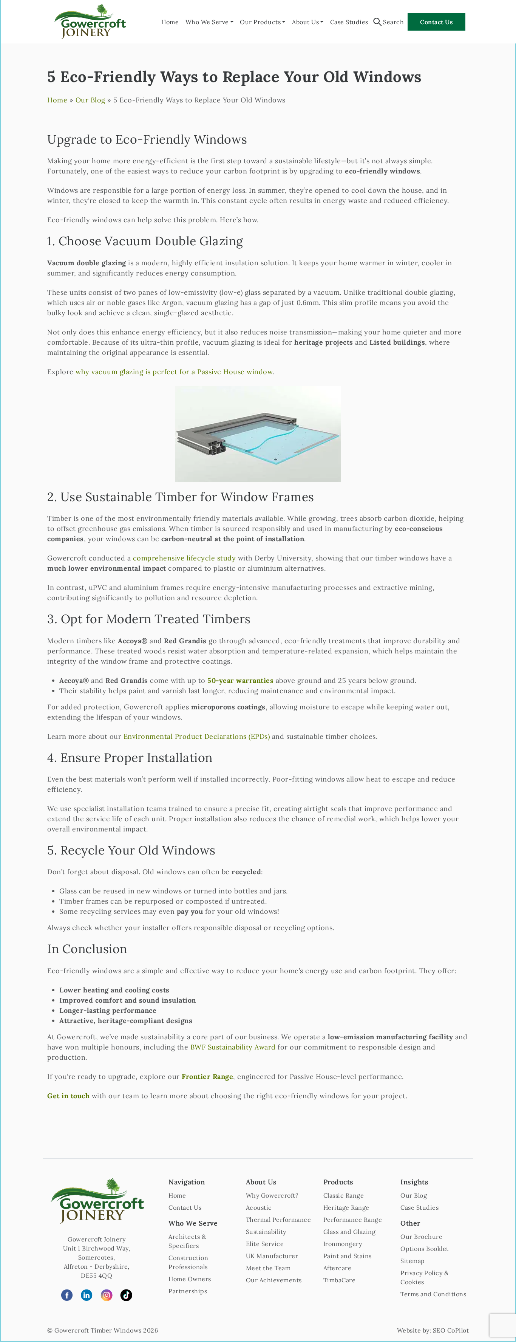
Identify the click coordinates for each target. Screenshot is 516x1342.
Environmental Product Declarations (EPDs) (197, 736)
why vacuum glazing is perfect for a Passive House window (174, 371)
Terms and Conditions (433, 1294)
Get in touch (68, 1095)
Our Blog (90, 100)
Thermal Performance (278, 1219)
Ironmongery (342, 1244)
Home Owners (189, 1279)
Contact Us (436, 22)
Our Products (260, 22)
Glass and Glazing (349, 1231)
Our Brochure (421, 1236)
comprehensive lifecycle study (184, 558)
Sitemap (412, 1261)
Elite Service (265, 1244)
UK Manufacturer (272, 1256)
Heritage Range (346, 1207)
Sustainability (266, 1231)
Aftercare (337, 1268)
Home (170, 22)
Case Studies (349, 22)
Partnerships (187, 1291)
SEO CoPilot (451, 1330)
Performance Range (352, 1219)
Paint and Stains (347, 1256)
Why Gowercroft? (272, 1195)
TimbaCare (339, 1280)
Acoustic (259, 1207)
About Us (305, 22)
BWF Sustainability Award (233, 1047)
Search (393, 22)
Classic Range (343, 1195)
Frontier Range (207, 1076)
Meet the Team (268, 1268)
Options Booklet (424, 1248)
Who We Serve (207, 22)
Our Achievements (274, 1280)
